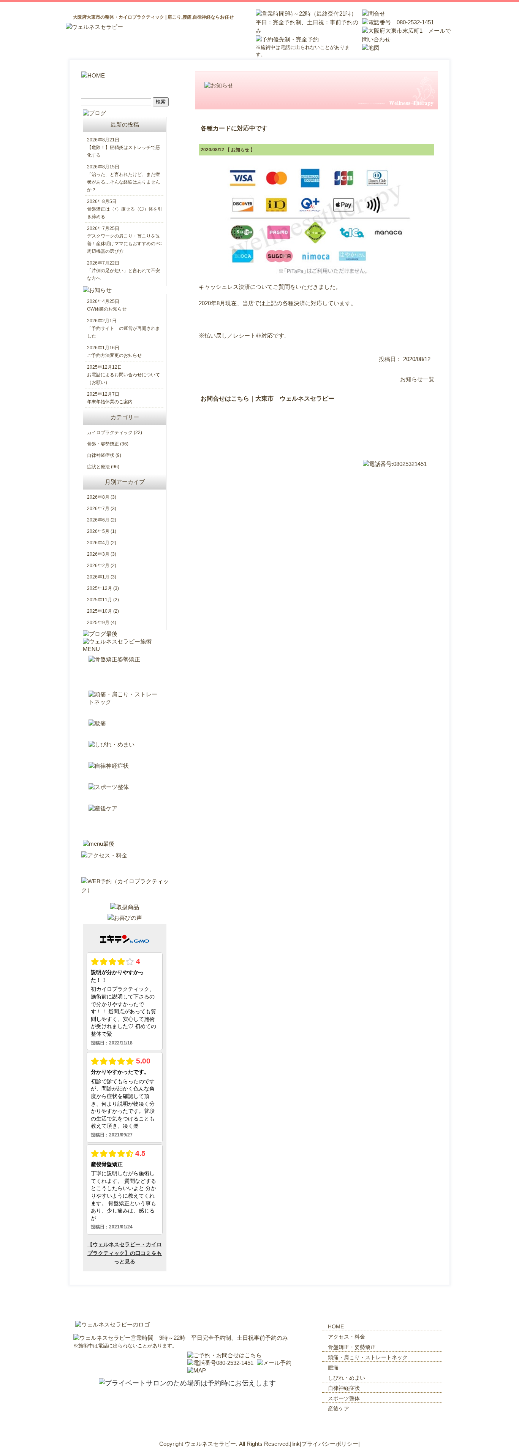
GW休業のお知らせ (107, 309)
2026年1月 (98, 577)
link (295, 1443)
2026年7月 (98, 508)
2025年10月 (99, 611)
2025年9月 (98, 622)
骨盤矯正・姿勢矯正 (352, 1347)
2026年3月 (98, 554)
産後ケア (338, 1409)
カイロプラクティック (110, 432)
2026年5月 (98, 531)
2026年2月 (98, 565)
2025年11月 (99, 599)
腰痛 (333, 1367)
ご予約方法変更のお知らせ (114, 355)
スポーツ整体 (344, 1398)
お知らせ (240, 149)
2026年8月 (98, 497)
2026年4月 (98, 542)
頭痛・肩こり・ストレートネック (368, 1357)
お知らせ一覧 (417, 379)
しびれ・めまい (346, 1378)
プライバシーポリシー (329, 1443)
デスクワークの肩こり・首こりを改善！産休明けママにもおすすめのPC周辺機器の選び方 (124, 243)
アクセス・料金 (346, 1337)
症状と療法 (98, 466)
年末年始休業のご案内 (110, 401)
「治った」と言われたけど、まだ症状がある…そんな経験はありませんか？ (123, 182)
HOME (336, 1326)
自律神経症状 (100, 455)
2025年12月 (99, 588)
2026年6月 (98, 520)
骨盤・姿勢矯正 (103, 444)
